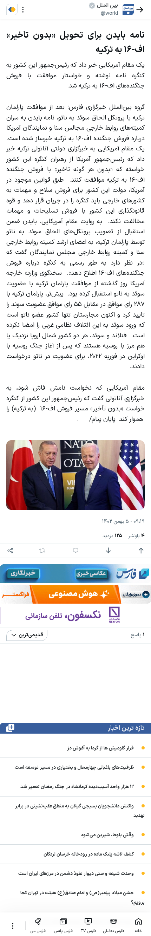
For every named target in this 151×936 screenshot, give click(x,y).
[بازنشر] (42, 550)
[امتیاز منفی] (108, 551)
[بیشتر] (12, 926)
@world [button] (109, 13)
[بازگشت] (140, 9)
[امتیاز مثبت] (141, 551)
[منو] (23, 10)
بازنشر (137, 536)
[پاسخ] (76, 551)
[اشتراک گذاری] (10, 551)
